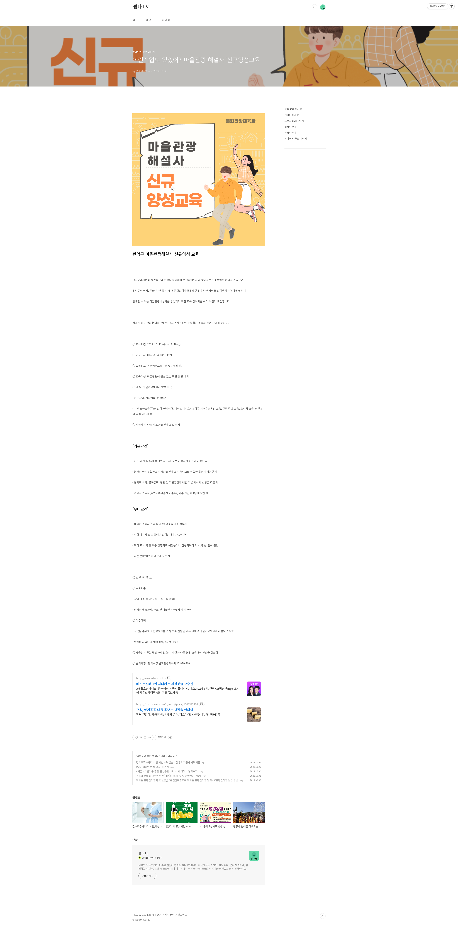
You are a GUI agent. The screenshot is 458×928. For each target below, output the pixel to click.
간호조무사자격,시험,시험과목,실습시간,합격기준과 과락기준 (168, 762)
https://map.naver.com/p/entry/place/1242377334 (167, 704)
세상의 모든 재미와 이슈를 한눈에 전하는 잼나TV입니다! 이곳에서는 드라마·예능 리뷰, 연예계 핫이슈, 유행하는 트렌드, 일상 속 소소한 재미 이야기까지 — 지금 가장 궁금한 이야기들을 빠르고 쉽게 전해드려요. (193, 866)
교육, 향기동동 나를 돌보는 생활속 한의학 (164, 709)
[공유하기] (145, 737)
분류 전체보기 (292, 109)
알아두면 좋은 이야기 (148, 756)
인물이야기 (290, 115)
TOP (323, 916)
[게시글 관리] (149, 737)
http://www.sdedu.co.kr (150, 678)
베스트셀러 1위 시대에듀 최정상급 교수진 (164, 684)
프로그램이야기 (292, 121)
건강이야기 (290, 132)
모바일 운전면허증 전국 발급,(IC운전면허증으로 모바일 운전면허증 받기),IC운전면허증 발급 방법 (187, 780)
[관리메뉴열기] (451, 6)
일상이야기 (290, 127)
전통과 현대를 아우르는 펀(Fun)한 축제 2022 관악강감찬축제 (168, 776)
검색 (314, 7)
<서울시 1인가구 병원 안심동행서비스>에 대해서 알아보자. (167, 771)
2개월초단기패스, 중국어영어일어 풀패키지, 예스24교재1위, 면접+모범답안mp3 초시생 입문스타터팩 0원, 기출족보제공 (187, 690)
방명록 (166, 20)
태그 (148, 20)
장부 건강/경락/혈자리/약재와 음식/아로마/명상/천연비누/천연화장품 (178, 714)
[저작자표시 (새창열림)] (170, 737)
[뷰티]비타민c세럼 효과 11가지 (152, 767)
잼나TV (140, 6)
